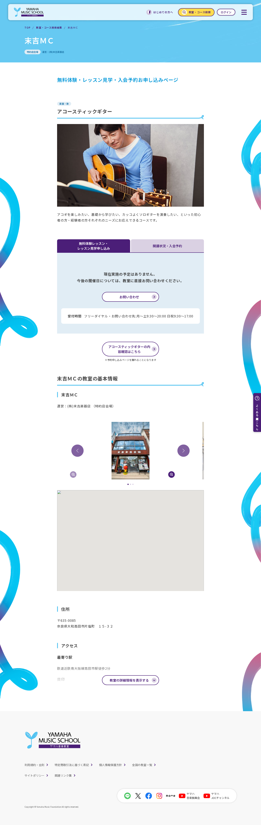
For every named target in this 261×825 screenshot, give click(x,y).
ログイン (226, 12)
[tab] (128, 484)
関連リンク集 (63, 775)
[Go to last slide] (77, 451)
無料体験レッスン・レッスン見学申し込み (93, 246)
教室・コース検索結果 (49, 27)
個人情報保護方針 (110, 765)
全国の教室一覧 (142, 765)
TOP (27, 27)
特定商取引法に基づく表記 (72, 765)
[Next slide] (183, 451)
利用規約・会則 (34, 765)
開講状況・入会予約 (167, 245)
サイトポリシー (34, 775)
